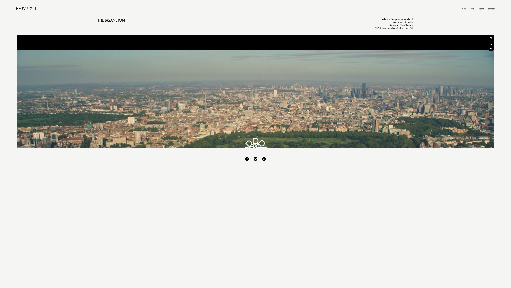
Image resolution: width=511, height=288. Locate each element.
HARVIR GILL (26, 8)
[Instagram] (247, 159)
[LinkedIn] (264, 159)
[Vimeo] (255, 159)
